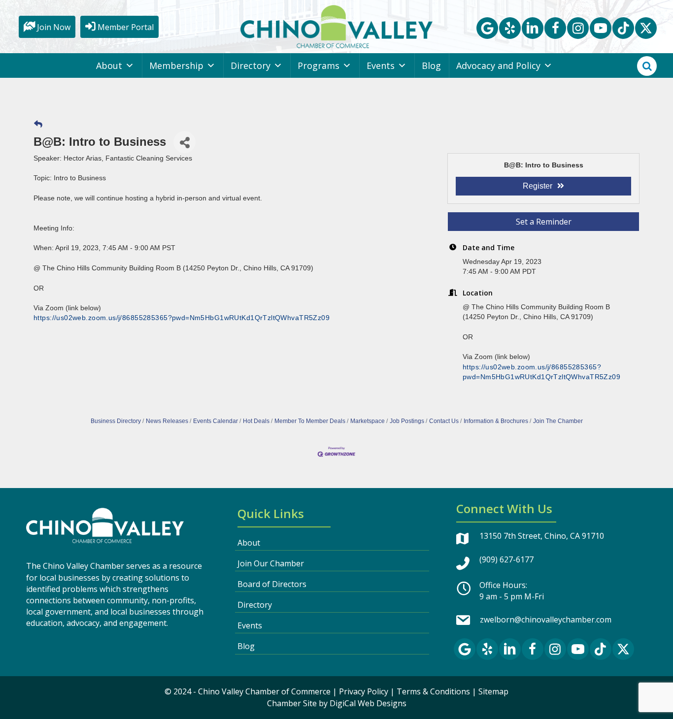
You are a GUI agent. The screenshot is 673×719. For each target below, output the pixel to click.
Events (381, 65)
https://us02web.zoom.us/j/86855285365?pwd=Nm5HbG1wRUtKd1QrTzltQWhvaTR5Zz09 (182, 318)
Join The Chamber (558, 421)
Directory (250, 65)
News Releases (167, 421)
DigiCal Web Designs (368, 703)
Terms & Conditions (433, 691)
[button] (487, 28)
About (109, 65)
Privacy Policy (363, 691)
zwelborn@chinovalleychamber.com (545, 619)
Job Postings (407, 421)
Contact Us (444, 421)
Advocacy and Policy (498, 65)
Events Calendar (215, 421)
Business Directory (116, 421)
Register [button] (537, 186)
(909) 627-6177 (506, 559)
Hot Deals (256, 421)
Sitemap (493, 691)
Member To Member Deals (309, 421)
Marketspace (367, 421)
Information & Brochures (496, 421)
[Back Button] (38, 125)
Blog (431, 65)
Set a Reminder (544, 221)
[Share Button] (184, 142)
